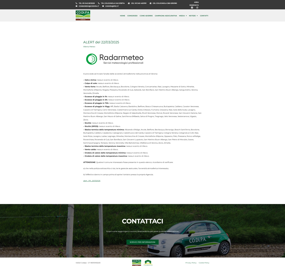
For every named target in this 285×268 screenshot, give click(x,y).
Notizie (192, 16)
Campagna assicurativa (166, 16)
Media (182, 16)
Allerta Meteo (89, 47)
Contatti (204, 16)
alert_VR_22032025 (91, 181)
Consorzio (132, 16)
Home (122, 16)
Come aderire (146, 16)
